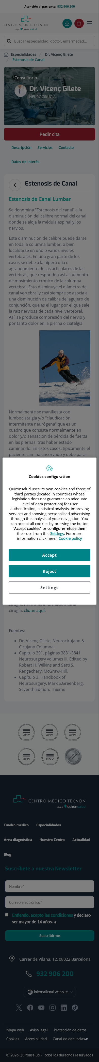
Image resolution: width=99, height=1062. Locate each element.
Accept (49, 555)
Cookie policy (70, 538)
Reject (49, 571)
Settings (49, 587)
